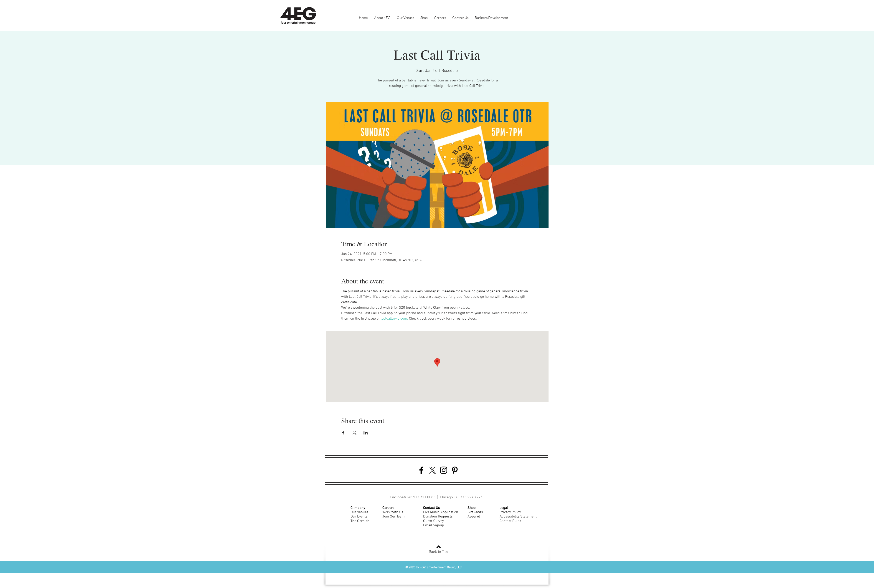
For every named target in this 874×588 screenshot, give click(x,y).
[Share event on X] (354, 432)
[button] (382, 15)
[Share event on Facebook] (343, 432)
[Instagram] (443, 470)
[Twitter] (432, 470)
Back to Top (438, 552)
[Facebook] (421, 470)
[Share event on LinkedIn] (365, 432)
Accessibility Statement (518, 516)
